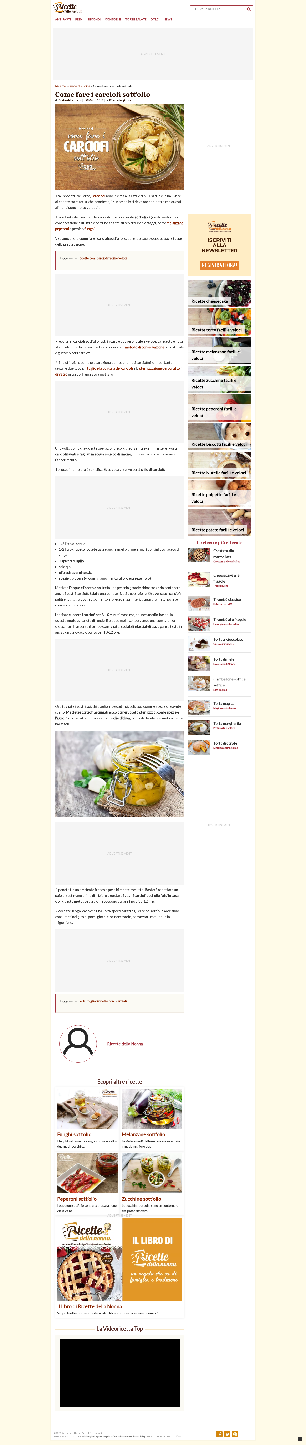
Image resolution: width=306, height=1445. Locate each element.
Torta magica (223, 703)
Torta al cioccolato (228, 639)
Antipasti (63, 19)
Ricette (60, 86)
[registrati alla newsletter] (219, 275)
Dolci (155, 19)
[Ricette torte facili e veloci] (219, 334)
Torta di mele (223, 659)
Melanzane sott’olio (143, 1134)
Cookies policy (105, 1436)
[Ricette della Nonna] (67, 12)
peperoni (62, 229)
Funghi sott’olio (74, 1134)
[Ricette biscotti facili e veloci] (219, 449)
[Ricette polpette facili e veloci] (219, 506)
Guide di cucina (79, 86)
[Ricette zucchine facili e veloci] (219, 392)
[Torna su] (300, 1439)
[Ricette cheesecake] (219, 306)
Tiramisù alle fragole (229, 619)
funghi (89, 229)
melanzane (175, 223)
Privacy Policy (90, 1436)
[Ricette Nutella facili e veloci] (219, 477)
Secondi (94, 19)
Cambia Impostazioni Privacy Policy (129, 1436)
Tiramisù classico (227, 599)
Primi (79, 19)
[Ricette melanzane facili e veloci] (219, 363)
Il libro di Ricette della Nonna (89, 1306)
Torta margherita (227, 723)
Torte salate (136, 19)
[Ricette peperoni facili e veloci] (219, 420)
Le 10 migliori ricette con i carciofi (102, 1001)
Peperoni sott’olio (77, 1199)
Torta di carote (225, 743)
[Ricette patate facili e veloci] (219, 535)
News (168, 19)
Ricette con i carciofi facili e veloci (102, 258)
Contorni (113, 19)
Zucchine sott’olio (141, 1199)
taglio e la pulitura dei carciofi (110, 368)
